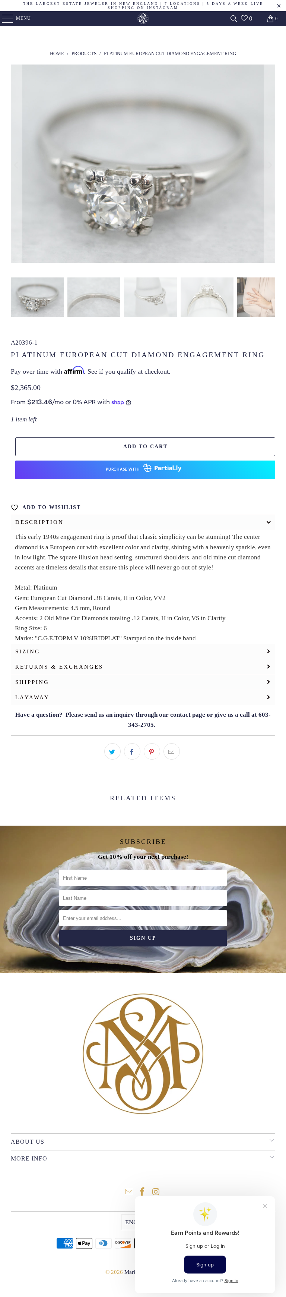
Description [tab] (39, 522)
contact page (187, 714)
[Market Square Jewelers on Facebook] (142, 1192)
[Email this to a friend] (171, 751)
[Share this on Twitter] (112, 751)
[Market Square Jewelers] (143, 18)
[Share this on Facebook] (132, 751)
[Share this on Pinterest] (152, 751)
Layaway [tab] (32, 697)
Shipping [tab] (32, 682)
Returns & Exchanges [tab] (59, 667)
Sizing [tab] (27, 651)
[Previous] (16, 165)
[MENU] (4, 18)
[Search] (234, 18)
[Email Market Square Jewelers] (129, 1192)
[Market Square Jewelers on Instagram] (156, 1192)
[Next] (270, 165)
